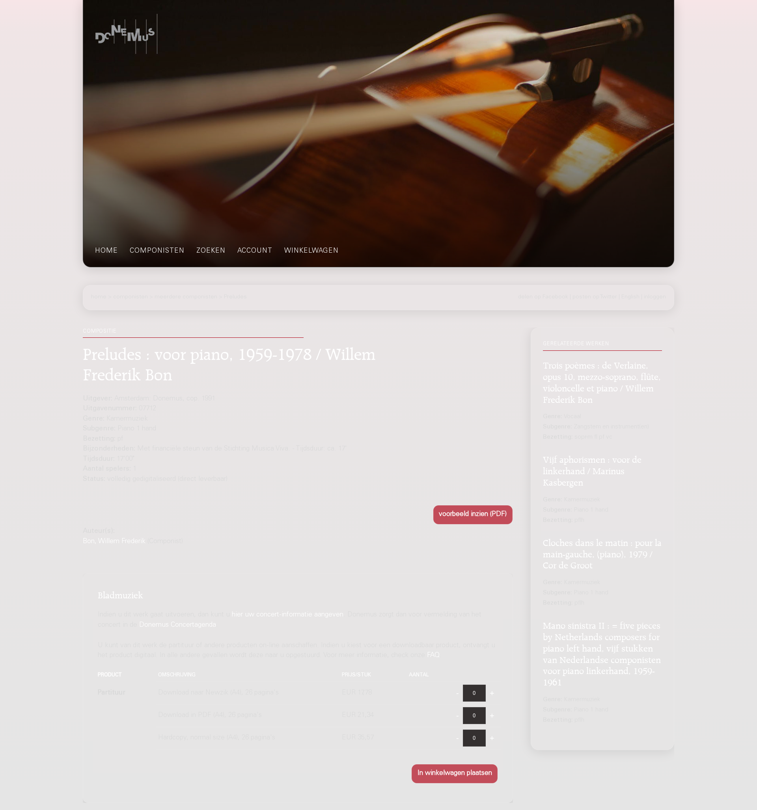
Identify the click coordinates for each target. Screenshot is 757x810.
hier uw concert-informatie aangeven (287, 615)
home (106, 251)
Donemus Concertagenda (177, 625)
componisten (157, 251)
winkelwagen (311, 251)
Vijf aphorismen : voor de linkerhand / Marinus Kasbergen (592, 470)
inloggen (655, 297)
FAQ (433, 655)
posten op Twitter (594, 297)
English (630, 297)
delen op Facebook (543, 297)
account (254, 251)
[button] (473, 515)
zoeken (211, 251)
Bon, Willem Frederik (114, 541)
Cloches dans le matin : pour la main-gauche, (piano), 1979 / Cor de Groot (602, 553)
